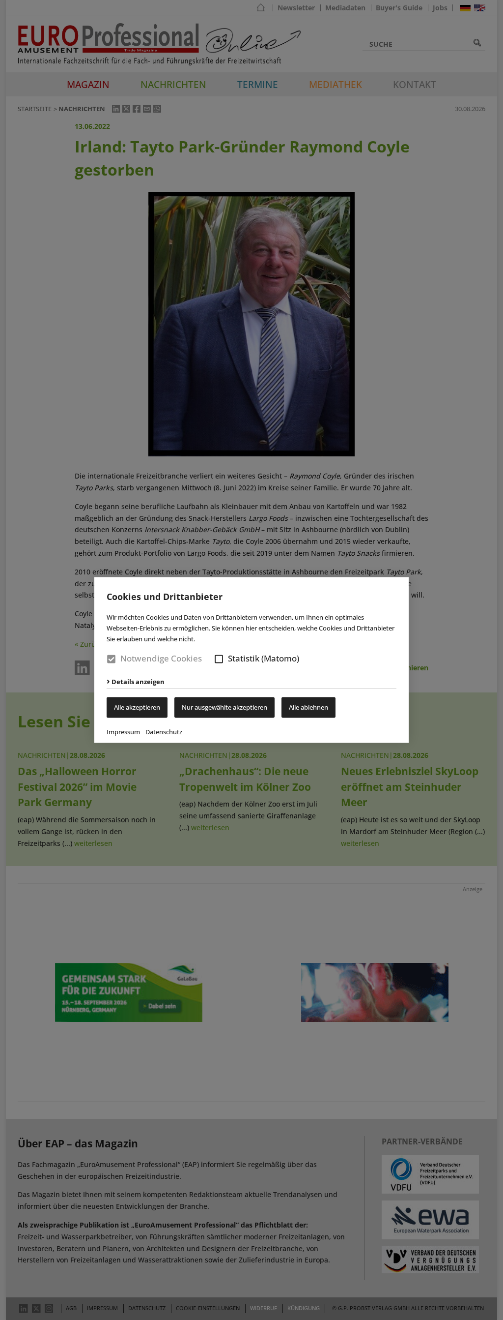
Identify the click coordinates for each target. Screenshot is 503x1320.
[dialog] (251, 660)
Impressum (123, 732)
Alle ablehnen (308, 707)
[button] (219, 658)
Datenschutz (163, 732)
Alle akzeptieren (137, 707)
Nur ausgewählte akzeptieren (224, 707)
